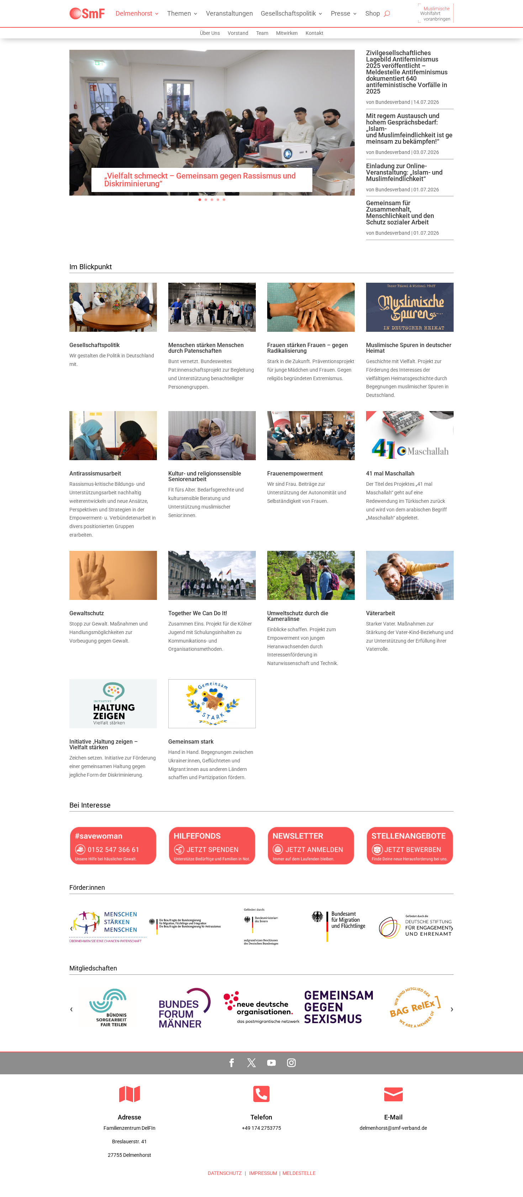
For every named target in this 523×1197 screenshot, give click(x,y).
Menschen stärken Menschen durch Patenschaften (206, 348)
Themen (179, 13)
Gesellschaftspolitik (288, 13)
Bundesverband (392, 102)
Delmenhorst (134, 13)
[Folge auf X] (251, 1062)
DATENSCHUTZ (225, 1173)
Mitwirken (287, 33)
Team (262, 33)
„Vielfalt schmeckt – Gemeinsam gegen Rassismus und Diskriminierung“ (200, 179)
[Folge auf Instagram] (291, 1062)
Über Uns (210, 33)
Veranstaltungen (229, 13)
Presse (340, 13)
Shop (372, 13)
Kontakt (314, 33)
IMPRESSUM (262, 1173)
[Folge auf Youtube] (271, 1062)
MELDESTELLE (299, 1173)
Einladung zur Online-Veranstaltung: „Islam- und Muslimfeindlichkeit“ (404, 172)
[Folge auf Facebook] (231, 1062)
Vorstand (238, 33)
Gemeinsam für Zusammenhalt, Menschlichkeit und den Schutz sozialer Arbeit (400, 212)
